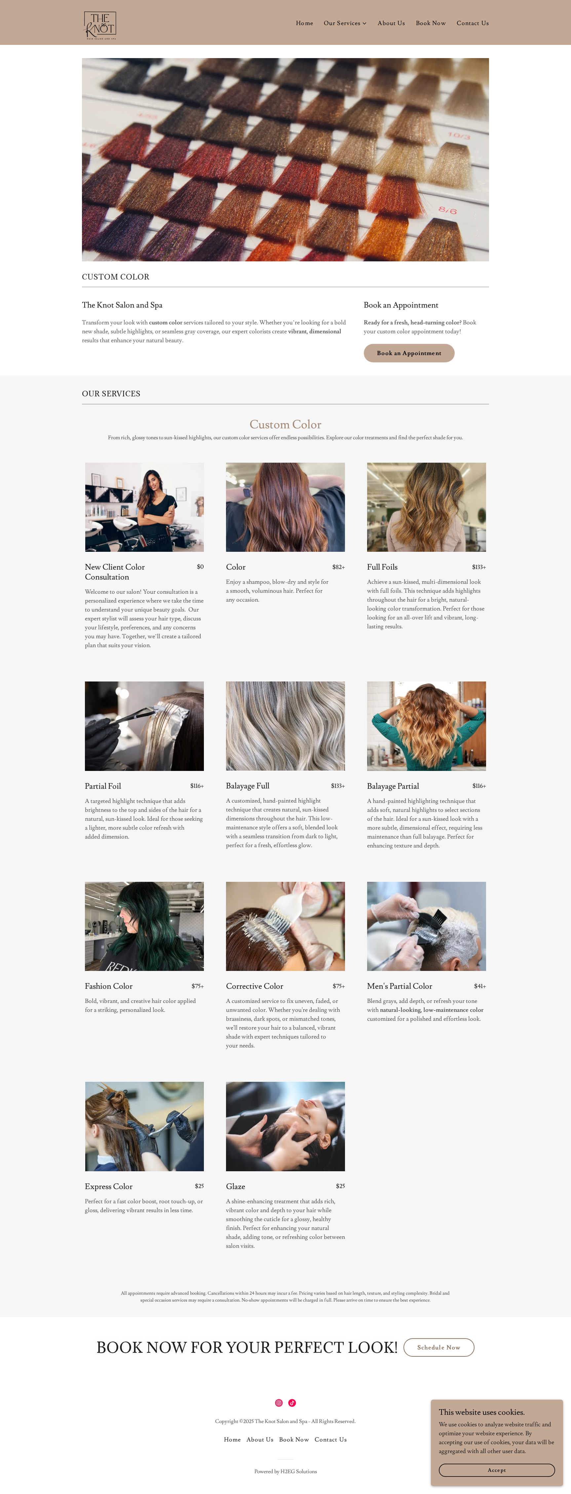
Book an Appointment (409, 353)
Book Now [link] (431, 23)
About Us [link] (391, 23)
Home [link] (304, 23)
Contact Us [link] (473, 23)
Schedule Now (439, 1347)
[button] (345, 23)
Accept (497, 1470)
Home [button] (232, 1440)
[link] (99, 21)
